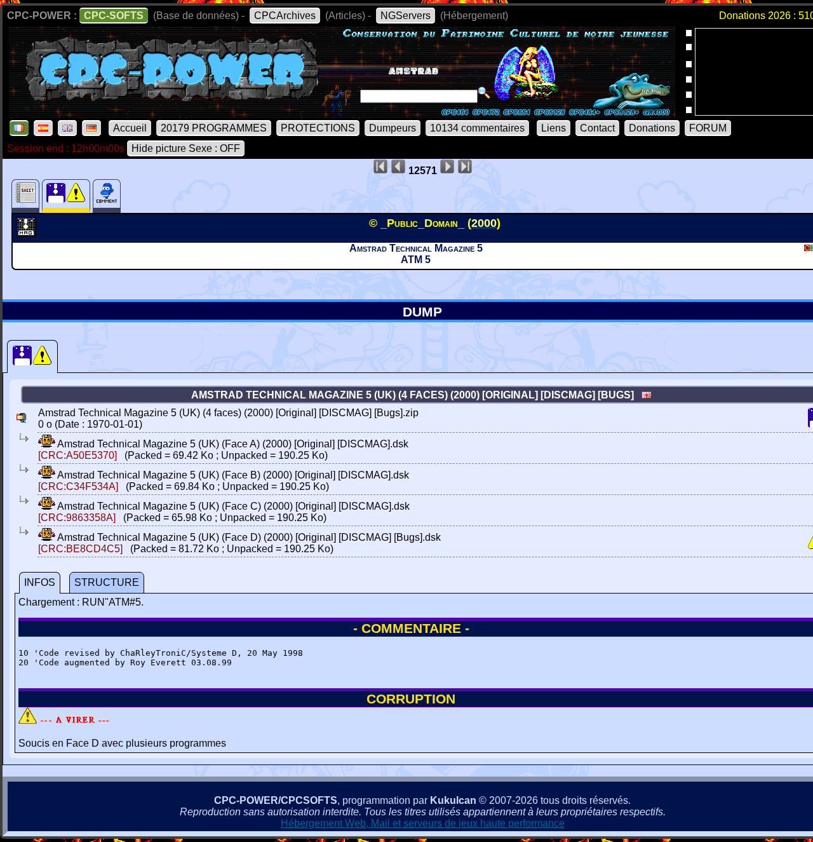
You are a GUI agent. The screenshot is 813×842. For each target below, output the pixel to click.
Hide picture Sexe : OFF (185, 148)
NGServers (405, 15)
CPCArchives (285, 15)
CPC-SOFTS (114, 15)
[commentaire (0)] (107, 196)
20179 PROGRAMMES (214, 128)
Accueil (130, 128)
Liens (553, 128)
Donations (652, 128)
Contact (597, 128)
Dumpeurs (392, 128)
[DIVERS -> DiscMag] (27, 233)
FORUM (708, 128)
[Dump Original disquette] (32, 356)
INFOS (39, 582)
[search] (484, 92)
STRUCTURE (106, 582)
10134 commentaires (477, 128)
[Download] (46, 443)
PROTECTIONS (318, 128)
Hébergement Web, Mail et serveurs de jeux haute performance (423, 823)
